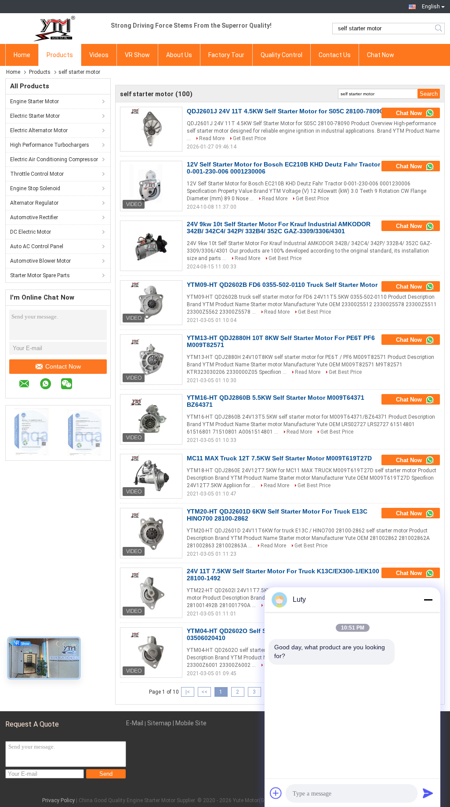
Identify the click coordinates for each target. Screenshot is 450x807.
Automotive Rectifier (34, 217)
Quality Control (281, 54)
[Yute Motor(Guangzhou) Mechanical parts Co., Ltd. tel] (86, 384)
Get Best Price (249, 138)
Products (60, 54)
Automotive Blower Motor (40, 261)
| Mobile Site (190, 723)
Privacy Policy (58, 800)
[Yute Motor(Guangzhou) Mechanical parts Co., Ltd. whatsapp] (50, 385)
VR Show (137, 54)
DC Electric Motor (30, 232)
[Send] (428, 793)
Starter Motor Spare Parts (40, 275)
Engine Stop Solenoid (35, 188)
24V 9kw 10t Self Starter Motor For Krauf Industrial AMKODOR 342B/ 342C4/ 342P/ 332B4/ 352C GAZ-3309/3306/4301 (278, 228)
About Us (179, 54)
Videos (99, 54)
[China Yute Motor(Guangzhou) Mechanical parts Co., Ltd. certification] (32, 432)
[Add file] (276, 793)
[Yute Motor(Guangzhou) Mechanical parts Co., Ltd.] (53, 28)
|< (187, 692)
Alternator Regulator (34, 203)
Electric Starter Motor (35, 116)
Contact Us (335, 54)
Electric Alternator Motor (39, 130)
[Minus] (428, 599)
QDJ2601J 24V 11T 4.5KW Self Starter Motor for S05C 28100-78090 (285, 111)
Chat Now (380, 54)
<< (204, 692)
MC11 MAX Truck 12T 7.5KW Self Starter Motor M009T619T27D (279, 458)
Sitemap (159, 723)
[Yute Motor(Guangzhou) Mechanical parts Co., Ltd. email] (29, 385)
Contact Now (63, 366)
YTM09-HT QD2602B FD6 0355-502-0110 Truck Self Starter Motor (282, 284)
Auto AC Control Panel (36, 246)
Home (22, 54)
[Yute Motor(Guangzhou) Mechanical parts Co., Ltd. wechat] (71, 385)
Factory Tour (226, 54)
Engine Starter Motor (34, 101)
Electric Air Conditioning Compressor (54, 159)
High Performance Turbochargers (49, 145)
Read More (212, 138)
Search (439, 28)
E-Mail (134, 723)
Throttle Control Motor (37, 174)
